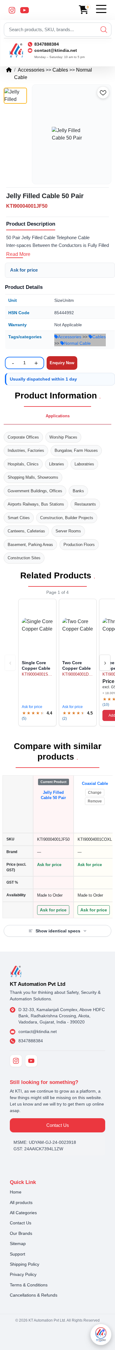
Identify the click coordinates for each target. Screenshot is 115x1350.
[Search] (103, 29)
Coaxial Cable (95, 783)
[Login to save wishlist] (103, 92)
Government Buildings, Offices (35, 491)
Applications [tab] (58, 416)
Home (15, 1192)
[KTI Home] (16, 970)
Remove (95, 801)
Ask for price (24, 270)
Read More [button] (18, 254)
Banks (78, 491)
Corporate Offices (23, 437)
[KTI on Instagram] (16, 1061)
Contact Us (57, 1125)
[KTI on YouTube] (31, 1061)
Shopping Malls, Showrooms (33, 477)
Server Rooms (68, 531)
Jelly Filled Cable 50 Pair (53, 795)
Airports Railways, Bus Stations (36, 504)
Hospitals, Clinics (23, 464)
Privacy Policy (23, 1274)
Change (95, 792)
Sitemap (18, 1243)
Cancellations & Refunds (33, 1295)
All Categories (23, 1212)
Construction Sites (24, 558)
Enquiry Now (62, 362)
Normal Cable (77, 343)
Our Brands (21, 1233)
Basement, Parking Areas (30, 544)
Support (17, 1254)
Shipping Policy (24, 1264)
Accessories (31, 70)
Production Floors (79, 544)
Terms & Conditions (29, 1284)
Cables (60, 70)
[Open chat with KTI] (100, 1334)
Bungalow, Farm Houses (76, 450)
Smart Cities (19, 517)
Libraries (56, 464)
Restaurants (85, 504)
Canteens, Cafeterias (26, 531)
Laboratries (84, 464)
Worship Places (63, 437)
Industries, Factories (26, 450)
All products (21, 1202)
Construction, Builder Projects (66, 517)
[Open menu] (101, 9)
